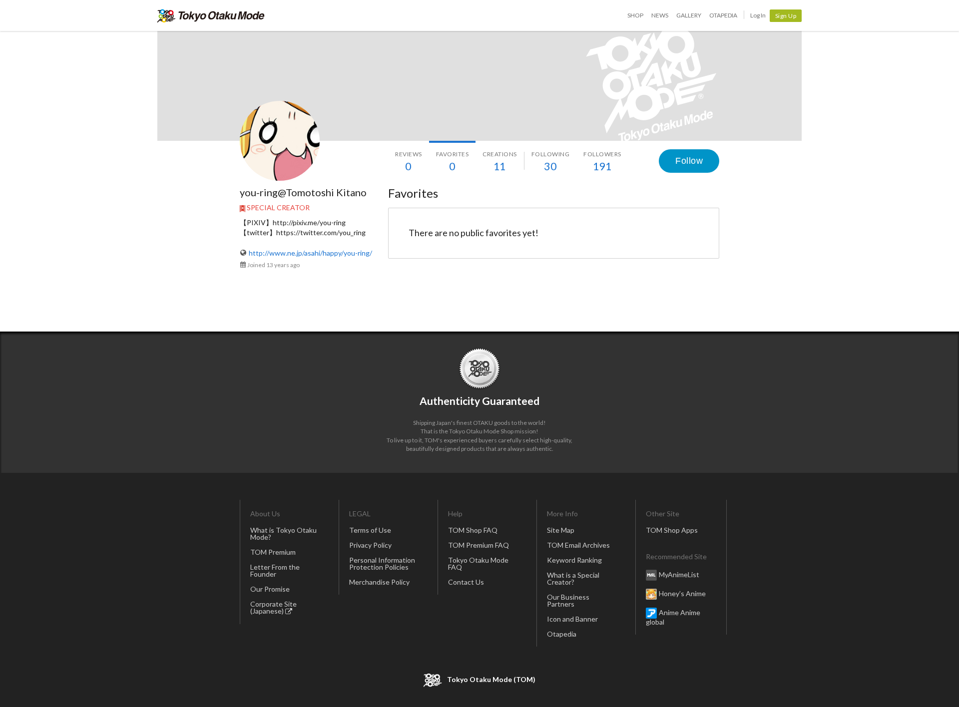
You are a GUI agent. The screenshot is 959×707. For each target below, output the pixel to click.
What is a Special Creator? (573, 578)
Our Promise (270, 589)
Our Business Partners (568, 600)
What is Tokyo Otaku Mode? (283, 533)
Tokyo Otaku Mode (211, 15)
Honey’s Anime (682, 593)
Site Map (560, 530)
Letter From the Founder (275, 570)
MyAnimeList (679, 574)
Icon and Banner (572, 619)
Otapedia (723, 15)
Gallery (688, 15)
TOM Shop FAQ (472, 530)
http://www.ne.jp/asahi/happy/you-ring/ (310, 253)
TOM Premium (273, 552)
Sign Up (786, 15)
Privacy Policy (370, 545)
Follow (689, 161)
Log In (758, 15)
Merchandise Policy (379, 582)
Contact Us (466, 582)
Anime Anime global (673, 617)
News (659, 15)
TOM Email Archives (578, 545)
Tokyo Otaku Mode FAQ (478, 563)
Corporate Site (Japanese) (273, 607)
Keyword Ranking (574, 560)
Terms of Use (370, 530)
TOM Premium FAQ (478, 545)
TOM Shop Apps (672, 530)
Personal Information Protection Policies (382, 563)
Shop (635, 15)
